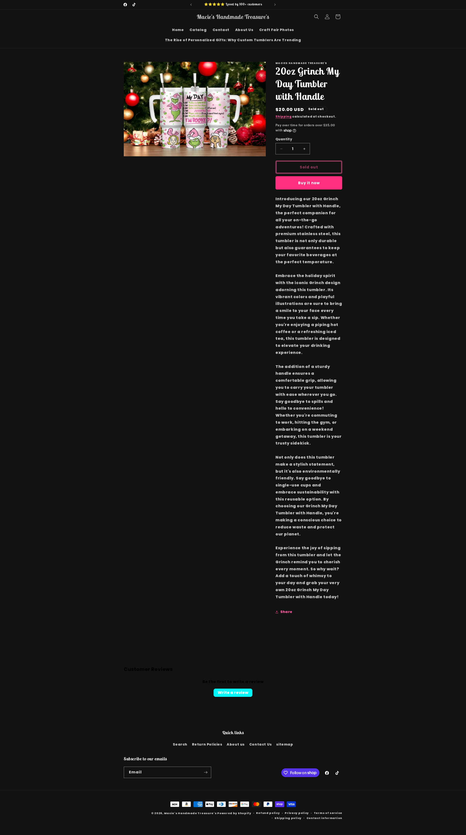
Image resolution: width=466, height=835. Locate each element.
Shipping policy (288, 818)
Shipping (283, 116)
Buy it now (309, 182)
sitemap (284, 744)
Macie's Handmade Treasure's (190, 813)
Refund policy (268, 813)
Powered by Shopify (234, 813)
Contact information (324, 818)
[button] (316, 16)
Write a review (233, 692)
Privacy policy (297, 813)
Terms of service (328, 813)
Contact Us (260, 744)
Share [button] (286, 611)
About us (236, 744)
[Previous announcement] (191, 4)
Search (180, 744)
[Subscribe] (205, 772)
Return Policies (207, 744)
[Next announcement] (275, 4)
